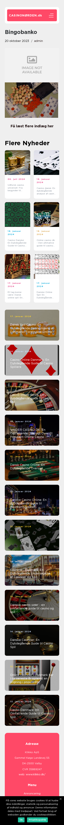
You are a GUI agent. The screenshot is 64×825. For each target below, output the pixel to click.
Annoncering (32, 793)
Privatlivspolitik (37, 819)
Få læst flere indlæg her (32, 126)
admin (38, 41)
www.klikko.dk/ (36, 774)
